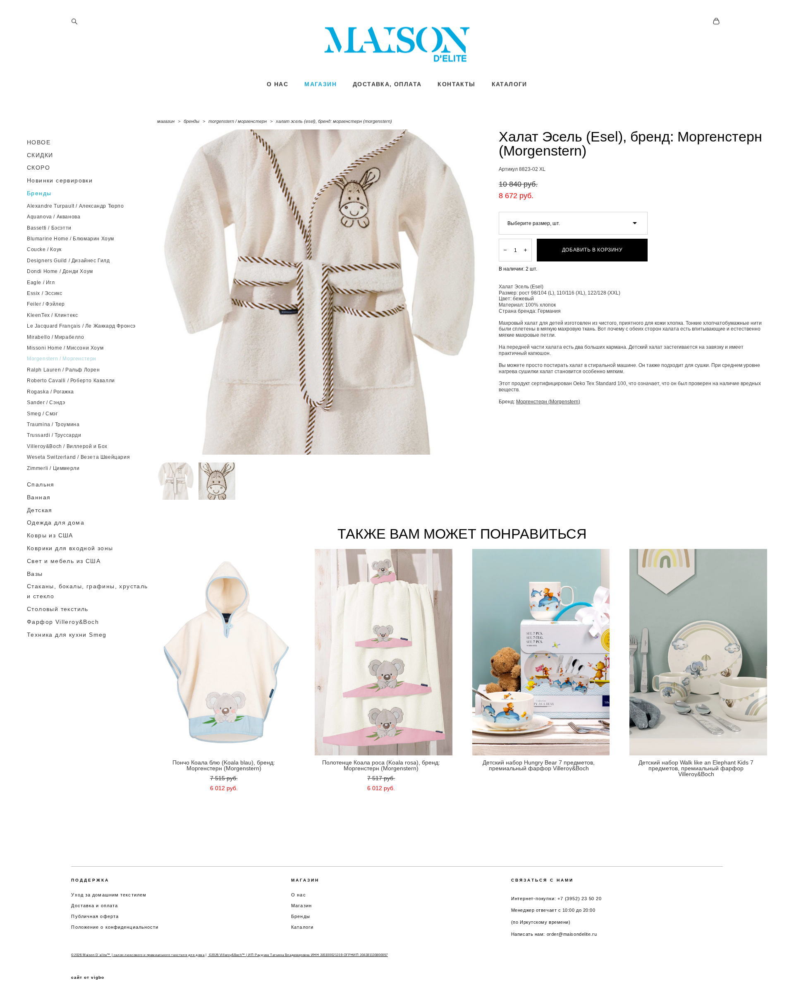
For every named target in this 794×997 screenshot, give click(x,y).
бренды (191, 121)
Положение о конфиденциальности (114, 927)
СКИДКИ (40, 155)
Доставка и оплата (94, 905)
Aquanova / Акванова (53, 217)
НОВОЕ (38, 142)
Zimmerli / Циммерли (53, 468)
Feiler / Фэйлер (46, 304)
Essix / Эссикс (44, 293)
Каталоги (302, 927)
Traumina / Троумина (53, 424)
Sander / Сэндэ (46, 402)
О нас (298, 894)
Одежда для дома (55, 522)
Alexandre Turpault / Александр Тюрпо (75, 206)
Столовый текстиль (57, 609)
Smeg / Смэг (42, 414)
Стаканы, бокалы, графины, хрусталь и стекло (87, 591)
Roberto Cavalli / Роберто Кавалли (71, 380)
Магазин (301, 905)
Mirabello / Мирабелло (55, 337)
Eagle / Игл (41, 282)
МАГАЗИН (320, 84)
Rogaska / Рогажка (50, 392)
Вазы (35, 573)
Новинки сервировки (60, 180)
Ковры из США (50, 535)
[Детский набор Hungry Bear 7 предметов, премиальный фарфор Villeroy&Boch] (541, 652)
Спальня (41, 484)
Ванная (38, 497)
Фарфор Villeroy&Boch (63, 621)
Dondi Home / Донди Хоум (60, 271)
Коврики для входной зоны (70, 548)
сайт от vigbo (87, 977)
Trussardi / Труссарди (54, 435)
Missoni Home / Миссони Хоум (65, 348)
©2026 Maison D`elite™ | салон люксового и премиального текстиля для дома (137, 955)
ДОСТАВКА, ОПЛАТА (387, 84)
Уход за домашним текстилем (108, 894)
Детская (40, 510)
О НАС (277, 84)
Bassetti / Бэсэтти (49, 228)
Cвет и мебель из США (63, 561)
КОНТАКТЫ (456, 84)
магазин (166, 121)
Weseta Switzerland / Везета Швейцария (78, 457)
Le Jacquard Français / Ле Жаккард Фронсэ (81, 326)
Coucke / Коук (44, 249)
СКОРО (38, 167)
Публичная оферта (95, 916)
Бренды (39, 193)
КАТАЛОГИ (509, 84)
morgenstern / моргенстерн (237, 121)
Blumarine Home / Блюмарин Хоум (70, 239)
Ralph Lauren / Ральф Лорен (63, 370)
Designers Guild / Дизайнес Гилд (68, 261)
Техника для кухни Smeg (67, 634)
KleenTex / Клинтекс (52, 315)
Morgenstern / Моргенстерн (61, 359)
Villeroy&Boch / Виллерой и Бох (67, 446)
